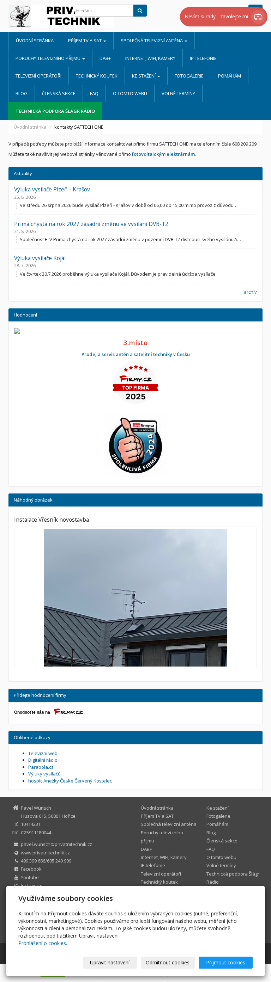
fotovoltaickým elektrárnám (163, 154)
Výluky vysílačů (44, 774)
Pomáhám (229, 76)
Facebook (31, 869)
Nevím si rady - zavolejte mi (217, 16)
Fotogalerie (189, 76)
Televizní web (43, 753)
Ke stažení (144, 76)
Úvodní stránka (35, 40)
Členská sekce (59, 93)
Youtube (30, 877)
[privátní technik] (36, 16)
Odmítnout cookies (167, 962)
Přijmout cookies (225, 962)
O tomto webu (130, 93)
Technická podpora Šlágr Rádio (55, 111)
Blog (22, 93)
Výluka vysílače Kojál (40, 258)
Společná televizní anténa (152, 40)
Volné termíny (178, 93)
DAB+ (105, 58)
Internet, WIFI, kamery (150, 58)
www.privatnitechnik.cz (45, 852)
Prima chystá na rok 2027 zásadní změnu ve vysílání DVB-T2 (91, 224)
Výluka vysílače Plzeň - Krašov (52, 189)
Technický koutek (97, 76)
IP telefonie (203, 58)
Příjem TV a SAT (85, 40)
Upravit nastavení (110, 962)
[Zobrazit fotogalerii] (135, 598)
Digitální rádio (43, 760)
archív (250, 292)
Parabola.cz (41, 767)
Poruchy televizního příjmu (49, 58)
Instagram (31, 885)
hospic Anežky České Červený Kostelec (70, 781)
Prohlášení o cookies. (42, 943)
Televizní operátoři (38, 76)
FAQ (94, 93)
